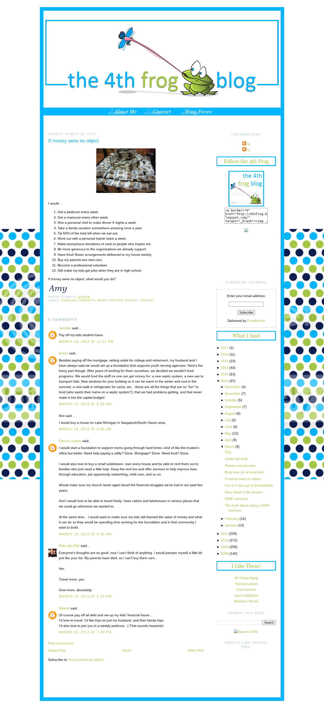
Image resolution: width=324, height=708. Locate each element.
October (231, 400)
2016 (224, 354)
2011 (224, 533)
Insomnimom (246, 589)
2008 (224, 553)
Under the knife (236, 459)
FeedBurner (256, 321)
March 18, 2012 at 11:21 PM (86, 341)
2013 (224, 374)
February (232, 519)
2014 (224, 368)
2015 (224, 361)
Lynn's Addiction (246, 595)
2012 (224, 381)
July (228, 420)
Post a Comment (60, 643)
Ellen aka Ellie (69, 546)
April (228, 440)
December (233, 387)
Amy (247, 144)
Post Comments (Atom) (86, 660)
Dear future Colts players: (244, 492)
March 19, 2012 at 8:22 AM (85, 404)
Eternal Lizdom (70, 441)
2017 (224, 348)
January (231, 525)
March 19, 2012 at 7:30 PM (85, 632)
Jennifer (65, 328)
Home (126, 650)
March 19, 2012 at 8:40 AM (85, 429)
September (233, 407)
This (228, 452)
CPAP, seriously (236, 499)
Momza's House (246, 601)
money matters (110, 300)
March (229, 446)
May (228, 433)
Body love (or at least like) (244, 472)
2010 (224, 540)
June (228, 427)
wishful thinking (139, 300)
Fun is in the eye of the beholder (249, 485)
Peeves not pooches (240, 465)
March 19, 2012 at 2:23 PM (85, 596)
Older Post (196, 650)
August (230, 413)
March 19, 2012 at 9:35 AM (85, 534)
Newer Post (56, 650)
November (233, 393)
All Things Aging (246, 578)
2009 (224, 547)
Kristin (63, 353)
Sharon (64, 608)
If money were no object (73, 140)
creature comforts (78, 300)
